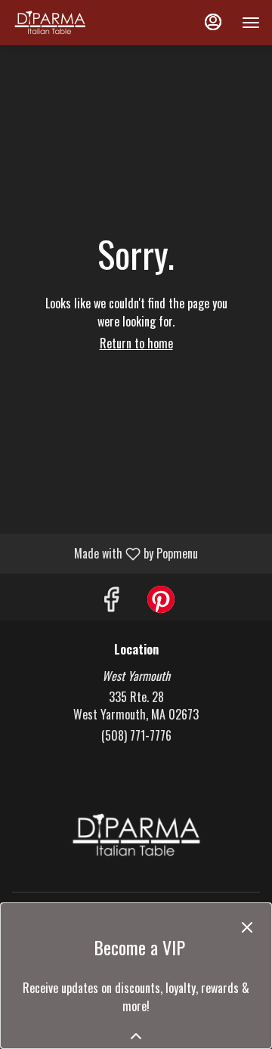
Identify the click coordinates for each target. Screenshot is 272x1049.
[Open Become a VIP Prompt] (136, 1036)
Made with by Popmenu (104, 552)
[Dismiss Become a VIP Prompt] (247, 927)
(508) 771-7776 (136, 735)
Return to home (136, 343)
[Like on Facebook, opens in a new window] (111, 600)
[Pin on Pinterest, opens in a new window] (161, 600)
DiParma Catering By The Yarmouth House (136, 835)
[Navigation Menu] (250, 23)
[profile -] (213, 22)
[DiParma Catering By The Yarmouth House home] (80, 23)
